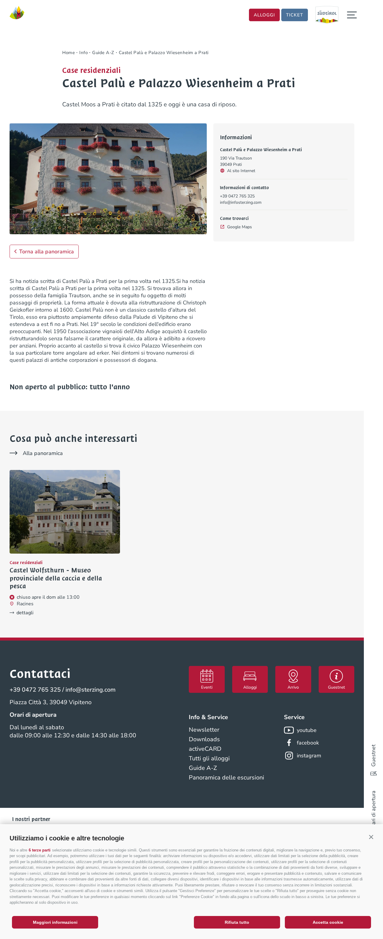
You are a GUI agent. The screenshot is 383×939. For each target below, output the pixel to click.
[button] (371, 836)
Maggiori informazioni (55, 922)
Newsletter (204, 730)
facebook (308, 742)
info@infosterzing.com (241, 202)
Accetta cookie (328, 922)
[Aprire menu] (352, 15)
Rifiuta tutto (237, 922)
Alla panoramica (43, 453)
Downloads (204, 739)
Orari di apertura (373, 811)
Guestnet (373, 756)
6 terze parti (40, 850)
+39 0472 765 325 (237, 196)
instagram (309, 755)
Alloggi (264, 15)
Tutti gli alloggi (209, 758)
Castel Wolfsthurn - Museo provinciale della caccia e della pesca (56, 578)
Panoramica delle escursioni (226, 777)
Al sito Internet (241, 171)
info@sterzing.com (90, 690)
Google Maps (239, 227)
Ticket (294, 15)
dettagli (25, 612)
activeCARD (205, 749)
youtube (307, 730)
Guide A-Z (203, 768)
